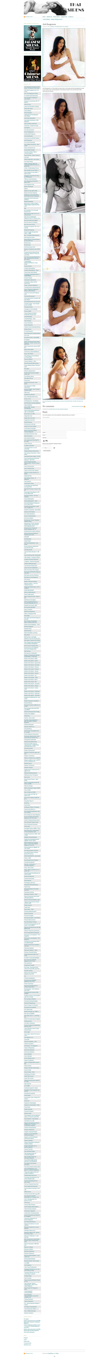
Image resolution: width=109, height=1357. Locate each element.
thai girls (74, 401)
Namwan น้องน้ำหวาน (29, 726)
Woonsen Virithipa (28, 1247)
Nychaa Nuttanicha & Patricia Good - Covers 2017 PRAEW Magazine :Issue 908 (31, 844)
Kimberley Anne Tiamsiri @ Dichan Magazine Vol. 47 (30, 528)
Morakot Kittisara (28, 703)
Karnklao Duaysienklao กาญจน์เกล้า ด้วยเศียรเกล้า (31, 507)
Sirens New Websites (29, 1050)
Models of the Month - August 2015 (32, 662)
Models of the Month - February (31, 667)
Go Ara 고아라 (27, 398)
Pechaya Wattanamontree (30, 911)
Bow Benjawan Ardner (29, 237)
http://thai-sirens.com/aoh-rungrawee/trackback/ (58, 409)
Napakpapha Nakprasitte (30, 739)
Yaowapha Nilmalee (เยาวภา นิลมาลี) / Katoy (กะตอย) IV (31, 1273)
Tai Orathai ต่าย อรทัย (29, 1121)
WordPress (50, 1353)
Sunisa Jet (26, 1100)
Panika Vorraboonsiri (29, 876)
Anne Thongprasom (29, 132)
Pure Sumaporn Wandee (30, 999)
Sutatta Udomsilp (28, 1109)
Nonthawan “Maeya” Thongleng (31, 807)
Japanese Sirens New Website (31, 470)
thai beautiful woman (68, 401)
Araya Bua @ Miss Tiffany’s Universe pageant (30, 152)
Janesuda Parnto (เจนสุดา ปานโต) (32, 456)
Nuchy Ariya (27, 826)
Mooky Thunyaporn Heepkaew (31, 700)
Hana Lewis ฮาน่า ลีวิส (29, 413)
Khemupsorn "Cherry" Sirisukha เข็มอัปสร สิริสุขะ (31, 521)
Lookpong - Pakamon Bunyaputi (31, 561)
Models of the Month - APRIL (30, 658)
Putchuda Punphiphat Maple (31, 1001)
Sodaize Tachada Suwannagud (31, 1067)
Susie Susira (27, 1107)
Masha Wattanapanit (29, 594)
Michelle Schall (27, 628)
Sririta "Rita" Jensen (29, 1076)
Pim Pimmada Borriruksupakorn (31, 932)
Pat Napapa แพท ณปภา (29, 882)
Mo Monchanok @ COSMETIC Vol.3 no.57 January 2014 (31, 648)
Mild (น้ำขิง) (27, 634)
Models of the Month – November (32, 695)
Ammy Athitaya (27, 110)
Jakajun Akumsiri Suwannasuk (31, 451)
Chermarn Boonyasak (29, 296)
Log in (25, 1339)
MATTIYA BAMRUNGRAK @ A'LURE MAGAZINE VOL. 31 (31, 602)
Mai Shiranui (27, 579)
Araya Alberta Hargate (29, 150)
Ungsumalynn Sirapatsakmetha (31, 1213)
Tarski (57, 1353)
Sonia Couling (27, 1070)
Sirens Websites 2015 (29, 1058)
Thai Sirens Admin (58, 26)
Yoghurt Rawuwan (28, 1299)
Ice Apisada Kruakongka (30, 428)
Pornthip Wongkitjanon (29, 978)
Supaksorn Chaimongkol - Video (31, 1105)
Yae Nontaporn (27, 1265)
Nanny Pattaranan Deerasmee (31, 734)
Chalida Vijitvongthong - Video (31, 270)
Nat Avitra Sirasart (28, 748)
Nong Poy (26, 803)
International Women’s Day (30, 433)
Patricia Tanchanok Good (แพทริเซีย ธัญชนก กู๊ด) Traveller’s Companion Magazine (32, 1322)
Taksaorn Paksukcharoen (30, 1127)
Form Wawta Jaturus (29, 376)
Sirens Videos (56, 16)
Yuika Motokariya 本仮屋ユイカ (31, 1308)
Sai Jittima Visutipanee (29, 1023)
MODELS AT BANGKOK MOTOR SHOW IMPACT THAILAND (31, 656)
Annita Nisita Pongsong (29, 134)
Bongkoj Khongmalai (29, 230)
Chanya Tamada (28, 277)
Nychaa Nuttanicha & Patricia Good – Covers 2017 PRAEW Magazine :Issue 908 (32, 1326)
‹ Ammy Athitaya (46, 19)
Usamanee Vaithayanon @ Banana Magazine (30, 1219)
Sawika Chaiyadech (29, 1043)
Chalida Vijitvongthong (29, 268)
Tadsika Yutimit (27, 1113)
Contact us (70, 16)
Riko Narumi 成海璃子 (29, 1013)
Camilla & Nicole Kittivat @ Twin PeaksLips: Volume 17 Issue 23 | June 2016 (31, 254)
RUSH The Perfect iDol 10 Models (32, 1019)
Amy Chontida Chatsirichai (30, 123)
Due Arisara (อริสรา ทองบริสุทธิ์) (31, 337)
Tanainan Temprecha (29, 1129)
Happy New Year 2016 (29, 418)
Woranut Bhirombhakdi (29, 1258)
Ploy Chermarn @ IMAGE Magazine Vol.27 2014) (30, 960)
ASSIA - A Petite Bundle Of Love (31, 168)
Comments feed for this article (77, 406)
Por (25, 976)
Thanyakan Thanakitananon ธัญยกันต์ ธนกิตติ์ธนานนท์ (31, 1178)
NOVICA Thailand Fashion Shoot (32, 820)
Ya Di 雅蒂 (26, 1263)
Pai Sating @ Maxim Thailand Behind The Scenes (31, 853)
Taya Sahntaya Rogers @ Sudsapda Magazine (30, 1157)
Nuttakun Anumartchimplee (30, 837)
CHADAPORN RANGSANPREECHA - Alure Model (31, 263)
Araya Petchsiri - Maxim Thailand (32, 155)
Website (44, 437)
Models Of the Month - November (32, 683)
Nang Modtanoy (28, 728)
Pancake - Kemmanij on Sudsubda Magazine (29, 865)
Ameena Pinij (27, 104)
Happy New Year (28, 416)
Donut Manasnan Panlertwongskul (32, 333)
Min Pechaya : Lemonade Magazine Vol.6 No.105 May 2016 (32, 637)
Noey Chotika (27, 790)
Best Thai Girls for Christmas (30, 222)
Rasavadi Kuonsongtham (30, 1007)
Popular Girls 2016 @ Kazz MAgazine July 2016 (30, 973)
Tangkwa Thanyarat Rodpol (30, 1131)
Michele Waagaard (28, 626)
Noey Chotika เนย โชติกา (30, 792)
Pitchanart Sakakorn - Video (30, 950)
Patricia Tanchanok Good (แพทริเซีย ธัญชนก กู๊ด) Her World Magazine (32, 1330)
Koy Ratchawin (27, 539)
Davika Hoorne (27, 329)
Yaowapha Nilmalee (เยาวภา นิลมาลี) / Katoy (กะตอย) (31, 1270)
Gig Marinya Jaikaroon (29, 394)
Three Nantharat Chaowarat (30, 1186)
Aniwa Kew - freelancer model (31, 125)
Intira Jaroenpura (28, 436)
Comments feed (27, 1343)
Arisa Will (26, 157)
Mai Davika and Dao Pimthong (31, 575)
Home (44, 16)
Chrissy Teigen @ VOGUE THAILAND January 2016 (30, 314)
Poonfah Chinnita (28, 970)
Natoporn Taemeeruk (29, 765)
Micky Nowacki (27, 630)
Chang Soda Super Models (30, 272)
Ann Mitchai (27, 127)
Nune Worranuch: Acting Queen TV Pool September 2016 (31, 831)
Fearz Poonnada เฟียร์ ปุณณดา (31, 363)
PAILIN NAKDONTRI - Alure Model (32, 856)
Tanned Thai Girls (28, 1149)
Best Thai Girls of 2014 (29, 224)
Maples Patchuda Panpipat (30, 581)
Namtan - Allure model (29, 718)
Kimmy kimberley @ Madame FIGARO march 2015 (31, 534)
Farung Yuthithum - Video (30, 361)
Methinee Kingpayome (29, 611)
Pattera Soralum (28, 905)
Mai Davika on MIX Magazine (31, 577)
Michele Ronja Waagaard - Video (32, 624)
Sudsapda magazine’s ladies (31, 1088)
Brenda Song (27, 242)
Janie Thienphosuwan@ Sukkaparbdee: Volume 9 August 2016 (31, 463)
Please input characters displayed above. (52, 443)
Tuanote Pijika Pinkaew (29, 1204)
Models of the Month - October (31, 685)
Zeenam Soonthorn (28, 1313)
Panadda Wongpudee (29, 862)
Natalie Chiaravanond (29, 750)
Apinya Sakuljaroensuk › (57, 19)
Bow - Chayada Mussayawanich (31, 235)
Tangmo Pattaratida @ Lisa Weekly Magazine (30, 1146)
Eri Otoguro (27, 339)
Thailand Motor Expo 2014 (30, 1175)
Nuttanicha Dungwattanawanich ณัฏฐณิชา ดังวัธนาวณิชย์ (31, 840)
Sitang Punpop (27, 1065)
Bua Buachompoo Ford (29, 247)
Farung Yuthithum (28, 359)
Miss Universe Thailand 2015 (31, 645)
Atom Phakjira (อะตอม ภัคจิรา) (31, 170)
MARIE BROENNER (29, 590)
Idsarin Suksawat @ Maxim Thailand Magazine (30, 431)
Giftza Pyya (27, 392)
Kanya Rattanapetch (29, 499)
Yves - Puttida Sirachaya (30, 1311)
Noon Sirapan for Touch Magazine (32, 814)
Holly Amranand (28, 422)
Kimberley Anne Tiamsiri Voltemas (32, 531)
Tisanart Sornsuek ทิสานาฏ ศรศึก (32, 1193)
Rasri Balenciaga (28, 1009)
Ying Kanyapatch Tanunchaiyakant (28, 1292)
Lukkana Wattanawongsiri (30, 563)
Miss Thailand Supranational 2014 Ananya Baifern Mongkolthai (32, 643)
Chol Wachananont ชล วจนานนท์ (32, 301)
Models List (49, 16)
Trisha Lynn (27, 1202)
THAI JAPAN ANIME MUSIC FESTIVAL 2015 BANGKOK (30, 1160)
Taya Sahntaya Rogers (29, 1151)
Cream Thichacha (28, 323)
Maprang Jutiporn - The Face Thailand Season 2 (31, 584)
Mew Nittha (27, 615)
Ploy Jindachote (28, 963)
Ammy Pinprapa (28, 112)
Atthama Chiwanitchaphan (30, 179)
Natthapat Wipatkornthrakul (30, 773)
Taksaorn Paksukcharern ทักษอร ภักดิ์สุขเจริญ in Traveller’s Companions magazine (31, 1124)
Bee (25, 208)
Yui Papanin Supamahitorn (30, 1306)
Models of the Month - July (30, 675)
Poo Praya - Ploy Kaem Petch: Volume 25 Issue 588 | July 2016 (31, 968)
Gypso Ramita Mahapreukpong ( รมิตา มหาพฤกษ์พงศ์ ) (31, 411)
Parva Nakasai (27, 880)
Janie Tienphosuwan (29, 466)
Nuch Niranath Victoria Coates (31, 822)
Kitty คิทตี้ (26, 536)
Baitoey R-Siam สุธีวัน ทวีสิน (30, 190)
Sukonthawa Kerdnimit (29, 1093)
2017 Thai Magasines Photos (31, 93)
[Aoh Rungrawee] (64, 57)
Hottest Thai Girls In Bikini (30, 426)
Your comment (46, 417)
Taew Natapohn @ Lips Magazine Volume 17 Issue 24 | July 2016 (32, 1116)
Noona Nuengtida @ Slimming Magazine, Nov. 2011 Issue (31, 817)
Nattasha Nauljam (28, 767)
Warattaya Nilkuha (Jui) (29, 1230)
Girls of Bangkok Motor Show (31, 396)
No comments (65, 26)
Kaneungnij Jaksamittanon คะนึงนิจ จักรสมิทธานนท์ (31, 493)
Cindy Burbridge (28, 316)
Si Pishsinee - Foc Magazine (31, 1045)
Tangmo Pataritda (28, 1140)
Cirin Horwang (27, 320)
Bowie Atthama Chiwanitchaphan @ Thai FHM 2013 (32, 240)
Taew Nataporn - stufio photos (31, 1118)
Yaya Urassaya (27, 1278)
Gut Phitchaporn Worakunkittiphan (32, 403)
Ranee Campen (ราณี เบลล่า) (31, 1005)
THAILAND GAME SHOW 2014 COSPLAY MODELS (31, 1173)
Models (52, 26)
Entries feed (26, 1341)
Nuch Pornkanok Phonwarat (30, 824)
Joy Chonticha (27, 481)
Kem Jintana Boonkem (29, 513)
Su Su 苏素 (26, 1085)
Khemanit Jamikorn (28, 518)
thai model (79, 401)
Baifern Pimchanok (28, 186)
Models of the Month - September (32, 691)
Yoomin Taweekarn (28, 1301)
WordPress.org (27, 1344)
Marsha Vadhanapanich (29, 592)
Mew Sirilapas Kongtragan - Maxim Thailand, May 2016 (30, 622)
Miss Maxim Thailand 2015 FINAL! (32, 640)
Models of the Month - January (31, 671)
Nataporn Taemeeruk (29, 755)
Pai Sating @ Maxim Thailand (31, 850)
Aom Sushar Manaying (29, 142)
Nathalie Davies (28, 763)
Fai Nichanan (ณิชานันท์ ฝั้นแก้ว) (31, 351)
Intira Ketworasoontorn (29, 438)
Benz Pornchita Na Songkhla (31, 220)
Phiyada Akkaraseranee (29, 919)
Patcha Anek (27, 886)
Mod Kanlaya (27, 651)
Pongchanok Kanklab (29, 965)
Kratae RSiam (27, 541)
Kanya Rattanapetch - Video (30, 501)
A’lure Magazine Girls (29, 184)
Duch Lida (26, 335)
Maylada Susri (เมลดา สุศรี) (30, 605)
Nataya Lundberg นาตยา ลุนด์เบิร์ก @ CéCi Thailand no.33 (32, 761)
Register (26, 1337)
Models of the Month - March (30, 679)
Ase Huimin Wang (28, 161)
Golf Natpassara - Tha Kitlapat (31, 401)
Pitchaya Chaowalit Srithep (30, 952)
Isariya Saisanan (28, 443)
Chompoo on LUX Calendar (30, 309)
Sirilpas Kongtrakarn (29, 1060)
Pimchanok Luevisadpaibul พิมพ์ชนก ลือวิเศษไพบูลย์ (31, 942)
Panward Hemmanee (29, 878)
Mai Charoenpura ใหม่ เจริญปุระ (31, 569)
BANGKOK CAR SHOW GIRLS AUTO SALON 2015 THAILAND (31, 195)
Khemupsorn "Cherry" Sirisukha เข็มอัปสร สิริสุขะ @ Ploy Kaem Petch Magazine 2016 (31, 525)
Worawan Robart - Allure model (31, 1261)
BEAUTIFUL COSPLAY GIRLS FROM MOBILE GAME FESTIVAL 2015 (32, 205)
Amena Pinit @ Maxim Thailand (31, 106)
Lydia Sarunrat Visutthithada (30, 567)
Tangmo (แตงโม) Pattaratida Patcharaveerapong (30, 1134)
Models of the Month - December (31, 665)
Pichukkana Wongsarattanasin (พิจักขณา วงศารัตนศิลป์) (32, 924)
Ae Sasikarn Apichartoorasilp (31, 95)
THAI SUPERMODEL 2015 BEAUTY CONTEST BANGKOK (31, 1169)
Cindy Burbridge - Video (30, 318)
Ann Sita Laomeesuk (29, 129)
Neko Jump (27, 777)
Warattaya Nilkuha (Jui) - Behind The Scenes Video (31, 1233)
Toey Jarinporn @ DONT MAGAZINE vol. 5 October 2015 (31, 1196)
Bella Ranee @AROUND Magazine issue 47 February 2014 (32, 217)
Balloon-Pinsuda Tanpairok (30, 192)
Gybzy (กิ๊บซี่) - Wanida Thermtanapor (29, 408)
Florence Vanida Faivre (29, 371)
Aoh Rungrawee (48, 401)
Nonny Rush (27, 805)
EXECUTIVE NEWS (28, 349)
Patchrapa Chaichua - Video (30, 894)
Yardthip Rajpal (28, 1276)
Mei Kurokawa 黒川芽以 (29, 607)
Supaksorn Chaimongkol (30, 1103)
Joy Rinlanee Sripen (29, 483)
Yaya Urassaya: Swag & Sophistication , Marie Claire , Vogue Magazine (31, 1285)
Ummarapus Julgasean (29, 1211)
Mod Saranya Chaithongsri (30, 653)
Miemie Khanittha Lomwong (30, 632)
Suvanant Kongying (28, 1111)
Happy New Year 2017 (29, 420)
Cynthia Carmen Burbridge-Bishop (32, 327)
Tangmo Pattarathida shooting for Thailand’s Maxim (32, 1143)
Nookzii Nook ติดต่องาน (29, 809)
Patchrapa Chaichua (29, 892)
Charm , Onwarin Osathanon (31, 285)
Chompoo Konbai (28, 307)
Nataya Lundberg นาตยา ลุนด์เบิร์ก (32, 758)
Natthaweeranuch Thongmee (31, 775)
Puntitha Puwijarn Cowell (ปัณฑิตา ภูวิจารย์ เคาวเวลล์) (32, 996)
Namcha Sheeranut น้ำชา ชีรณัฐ (31, 711)
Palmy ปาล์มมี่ (27, 858)
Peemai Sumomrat (28, 913)
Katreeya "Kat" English (29, 511)
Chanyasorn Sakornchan (30, 280)
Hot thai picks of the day (29, 424)
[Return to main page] (54, 15)
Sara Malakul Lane (28, 1037)
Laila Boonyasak (28, 549)
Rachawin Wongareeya (29, 1003)
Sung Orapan (27, 1095)
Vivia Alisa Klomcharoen (30, 1221)
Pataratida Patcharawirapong (31, 884)
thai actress (61, 401)
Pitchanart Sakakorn (29, 948)
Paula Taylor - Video (29, 909)
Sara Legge (27, 1032)
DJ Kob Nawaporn (28, 331)
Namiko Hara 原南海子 (29, 713)
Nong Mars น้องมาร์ (28, 801)
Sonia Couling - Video (29, 1072)
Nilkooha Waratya (28, 786)
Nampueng (27, 715)
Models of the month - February (31, 669)
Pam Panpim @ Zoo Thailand (31, 860)
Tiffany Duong (27, 1191)
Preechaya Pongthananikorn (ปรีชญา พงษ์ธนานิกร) (31, 986)
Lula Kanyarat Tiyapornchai (30, 565)
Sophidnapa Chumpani (29, 1074)
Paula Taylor (27, 907)
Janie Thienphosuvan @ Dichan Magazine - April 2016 (31, 459)
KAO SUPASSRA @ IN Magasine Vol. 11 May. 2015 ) (32, 504)
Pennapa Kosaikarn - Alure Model (32, 917)
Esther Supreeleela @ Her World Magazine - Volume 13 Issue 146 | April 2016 (32, 343)
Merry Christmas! (28, 609)
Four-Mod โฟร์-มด (28, 378)
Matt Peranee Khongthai (30, 599)
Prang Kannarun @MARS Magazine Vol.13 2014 (30, 981)
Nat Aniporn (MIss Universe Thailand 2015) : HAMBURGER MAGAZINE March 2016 (31, 745)
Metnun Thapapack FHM (30, 613)
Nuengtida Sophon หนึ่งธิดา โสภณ (32, 828)
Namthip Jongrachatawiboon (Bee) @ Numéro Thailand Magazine (31, 721)
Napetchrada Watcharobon (30, 741)
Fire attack (26, 368)
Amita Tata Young (28, 108)
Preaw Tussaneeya (28, 983)
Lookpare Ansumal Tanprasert (31, 559)
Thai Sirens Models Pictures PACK (32, 1166)
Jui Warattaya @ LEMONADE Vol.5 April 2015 (31, 486)
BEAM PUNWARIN (28, 201)
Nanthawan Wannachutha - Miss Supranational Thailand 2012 (31, 737)
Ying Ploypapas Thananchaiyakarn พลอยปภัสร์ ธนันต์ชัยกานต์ (31, 1296)
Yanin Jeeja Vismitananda (30, 1267)
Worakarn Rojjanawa (29, 1251)
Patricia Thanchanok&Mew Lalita (32, 899)
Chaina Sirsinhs (28, 266)
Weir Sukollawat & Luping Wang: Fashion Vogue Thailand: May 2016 (32, 1240)
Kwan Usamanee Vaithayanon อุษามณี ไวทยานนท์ (31, 547)
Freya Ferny (27, 380)
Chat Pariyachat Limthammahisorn (32, 287)
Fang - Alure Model (28, 353)
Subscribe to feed (29, 16)
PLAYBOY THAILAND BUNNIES (31, 957)
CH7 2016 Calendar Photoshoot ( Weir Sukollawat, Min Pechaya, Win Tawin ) (32, 258)
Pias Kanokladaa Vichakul (30, 922)
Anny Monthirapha (28, 136)
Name (44, 432)
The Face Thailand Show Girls (31, 1184)
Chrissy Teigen (27, 311)
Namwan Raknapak (29, 724)
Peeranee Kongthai (28, 915)
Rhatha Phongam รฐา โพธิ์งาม (31, 1011)
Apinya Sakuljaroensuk (29, 147)
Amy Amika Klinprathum (29, 118)
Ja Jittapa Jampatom (29, 445)
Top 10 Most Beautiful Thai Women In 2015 (30, 1200)
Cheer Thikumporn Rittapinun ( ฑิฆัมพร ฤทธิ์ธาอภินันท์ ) (31, 290)
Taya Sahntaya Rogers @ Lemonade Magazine (30, 1154)
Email (44, 435)
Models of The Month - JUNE (31, 677)
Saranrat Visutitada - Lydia (30, 1041)
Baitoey (26, 188)
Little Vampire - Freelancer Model (32, 557)
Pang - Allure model (28, 867)
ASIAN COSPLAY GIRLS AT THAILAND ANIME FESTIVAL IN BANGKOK (31, 165)
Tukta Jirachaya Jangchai (30, 1208)
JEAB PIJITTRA (28, 476)
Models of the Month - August (31, 660)
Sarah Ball (26, 1039)
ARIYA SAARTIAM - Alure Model (31, 159)
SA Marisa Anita (28, 1021)
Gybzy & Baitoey (28, 405)
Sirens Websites (28, 1054)
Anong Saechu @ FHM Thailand (31, 138)
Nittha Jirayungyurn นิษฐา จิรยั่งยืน (32, 788)
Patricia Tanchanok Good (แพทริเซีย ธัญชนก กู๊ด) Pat (31, 897)
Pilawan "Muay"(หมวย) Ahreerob (31, 930)
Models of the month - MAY (30, 681)
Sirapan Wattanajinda (29, 1047)
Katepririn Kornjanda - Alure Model (32, 509)
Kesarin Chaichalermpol (30, 516)
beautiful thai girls (55, 401)
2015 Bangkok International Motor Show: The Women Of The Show (32, 87)
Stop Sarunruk (27, 1083)
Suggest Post (64, 16)
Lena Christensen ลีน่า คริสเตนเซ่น (32, 555)
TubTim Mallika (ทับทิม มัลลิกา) (31, 1206)
